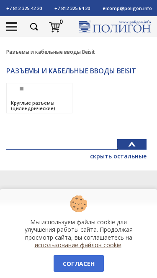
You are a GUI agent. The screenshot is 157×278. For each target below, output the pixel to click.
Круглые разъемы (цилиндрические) (33, 105)
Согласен (79, 264)
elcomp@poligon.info (127, 8)
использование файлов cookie (78, 245)
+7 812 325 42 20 (24, 8)
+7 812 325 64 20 (72, 8)
